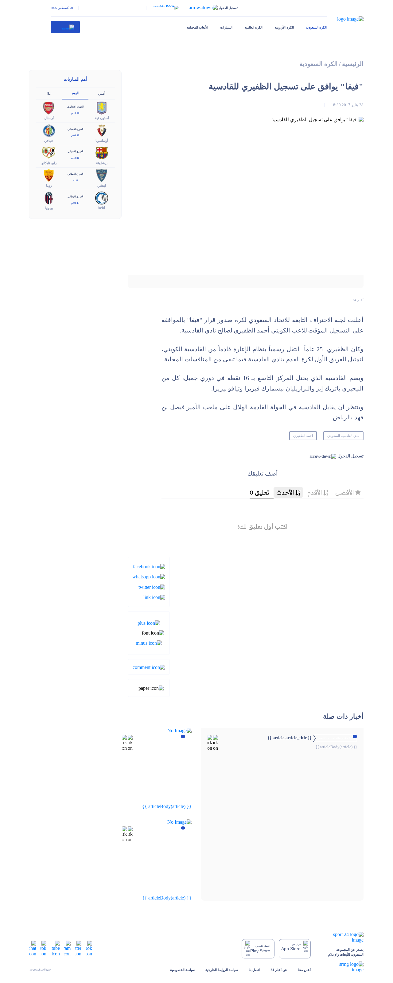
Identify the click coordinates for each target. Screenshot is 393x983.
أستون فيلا (102, 118)
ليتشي (101, 185)
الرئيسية (353, 64)
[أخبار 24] (65, 27)
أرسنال (49, 118)
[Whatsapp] (148, 576)
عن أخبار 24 (278, 970)
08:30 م (75, 135)
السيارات (226, 27)
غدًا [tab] (49, 93)
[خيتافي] (48, 130)
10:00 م (75, 113)
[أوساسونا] (101, 130)
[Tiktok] (43, 948)
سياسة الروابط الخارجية (221, 970)
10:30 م (75, 158)
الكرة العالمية (253, 27)
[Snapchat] (32, 948)
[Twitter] (151, 586)
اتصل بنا (254, 970)
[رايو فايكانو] (48, 152)
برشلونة (101, 163)
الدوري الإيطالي (75, 174)
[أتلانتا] (101, 197)
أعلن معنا (304, 970)
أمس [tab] (101, 93)
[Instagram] (67, 948)
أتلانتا (101, 208)
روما (49, 185)
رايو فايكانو (48, 163)
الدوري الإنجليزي (75, 106)
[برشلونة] (101, 152)
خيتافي (48, 140)
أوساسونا (101, 140)
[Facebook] (149, 566)
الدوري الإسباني (75, 129)
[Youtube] (55, 948)
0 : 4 (75, 180)
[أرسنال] (48, 107)
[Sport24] (342, 937)
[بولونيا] (48, 197)
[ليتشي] (101, 174)
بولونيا (49, 208)
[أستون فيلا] (101, 107)
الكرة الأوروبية (284, 27)
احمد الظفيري (303, 435)
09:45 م (75, 203)
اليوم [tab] (75, 93)
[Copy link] (154, 597)
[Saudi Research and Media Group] (342, 967)
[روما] (48, 174)
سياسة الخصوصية (182, 970)
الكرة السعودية (316, 27)
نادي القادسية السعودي (343, 435)
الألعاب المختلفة (197, 27)
